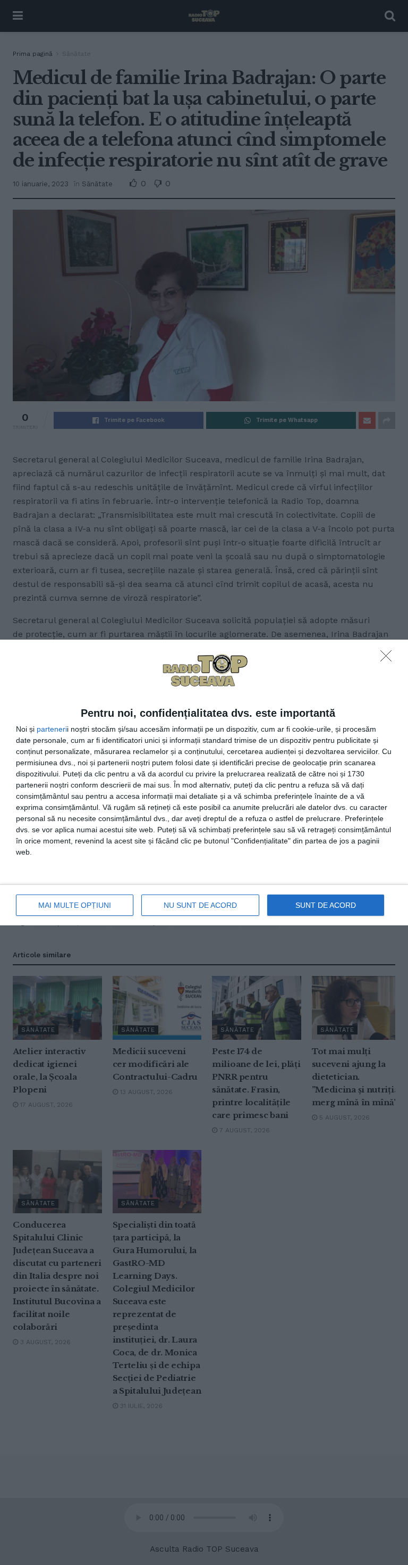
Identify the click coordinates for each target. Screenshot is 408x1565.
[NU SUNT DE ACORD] (388, 658)
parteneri (52, 729)
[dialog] (204, 783)
